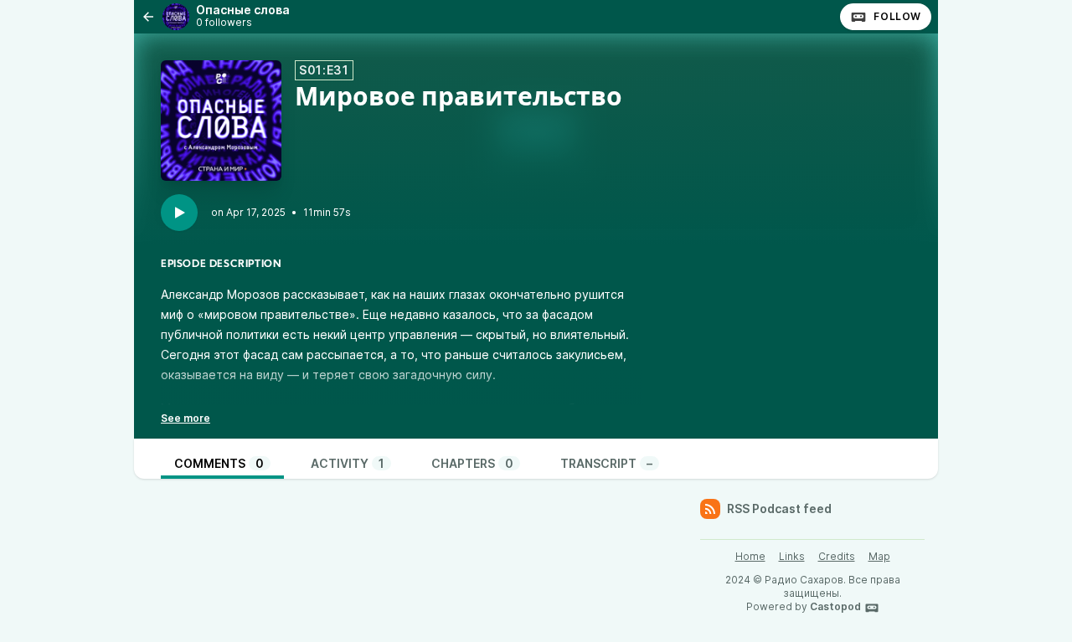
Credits (836, 556)
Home (750, 556)
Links (792, 556)
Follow (897, 16)
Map (879, 556)
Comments (219, 463)
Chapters (472, 463)
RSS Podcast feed (779, 508)
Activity (347, 463)
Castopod (835, 606)
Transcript (606, 463)
